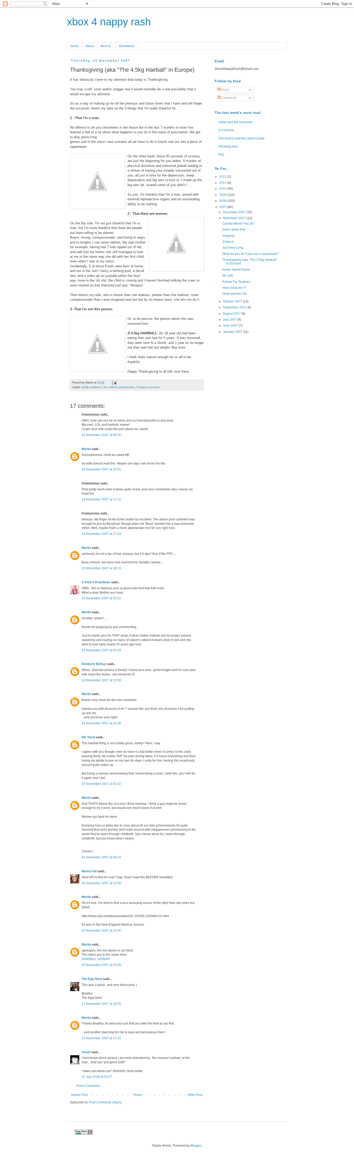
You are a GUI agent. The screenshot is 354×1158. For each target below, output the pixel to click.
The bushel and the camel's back (241, 138)
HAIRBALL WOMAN (96, 959)
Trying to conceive (148, 387)
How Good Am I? (234, 288)
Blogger (195, 1145)
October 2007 (233, 301)
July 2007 (230, 319)
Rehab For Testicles (236, 282)
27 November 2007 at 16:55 (101, 1004)
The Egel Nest (92, 979)
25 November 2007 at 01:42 (101, 784)
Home (74, 46)
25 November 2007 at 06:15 (101, 857)
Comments (229, 98)
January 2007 (233, 332)
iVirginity (228, 236)
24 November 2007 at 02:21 (101, 598)
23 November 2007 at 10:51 (101, 469)
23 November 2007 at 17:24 (101, 534)
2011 (223, 183)
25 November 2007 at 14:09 (101, 965)
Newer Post (79, 1095)
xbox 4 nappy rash (109, 21)
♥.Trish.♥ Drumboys (96, 582)
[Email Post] (114, 382)
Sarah (86, 1052)
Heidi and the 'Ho (234, 294)
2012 (223, 177)
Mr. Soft (227, 275)
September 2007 (235, 307)
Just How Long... (234, 247)
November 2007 (234, 218)
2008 (223, 201)
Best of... (106, 46)
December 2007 (234, 212)
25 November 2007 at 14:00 (101, 930)
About (90, 46)
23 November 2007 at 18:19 (101, 568)
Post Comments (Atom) (105, 1102)
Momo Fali (89, 871)
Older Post (195, 1095)
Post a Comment (88, 1086)
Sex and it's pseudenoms (119, 387)
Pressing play (228, 146)
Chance (227, 242)
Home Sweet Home (236, 269)
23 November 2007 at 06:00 (101, 435)
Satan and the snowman (235, 122)
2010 (223, 188)
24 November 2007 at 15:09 (101, 680)
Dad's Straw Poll (233, 229)
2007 (223, 207)
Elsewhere (126, 46)
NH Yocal (88, 737)
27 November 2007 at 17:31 (101, 1038)
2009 (223, 195)
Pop (221, 154)
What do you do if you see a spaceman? (250, 254)
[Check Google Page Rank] (84, 1133)
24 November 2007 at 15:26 (101, 723)
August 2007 (232, 313)
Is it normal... (227, 130)
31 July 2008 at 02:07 (97, 1077)
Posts (225, 90)
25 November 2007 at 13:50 (101, 883)
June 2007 (231, 325)
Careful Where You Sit (237, 223)
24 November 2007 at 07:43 (101, 650)
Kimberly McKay (94, 664)
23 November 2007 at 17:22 (101, 499)
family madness (92, 387)
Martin (86, 449)
